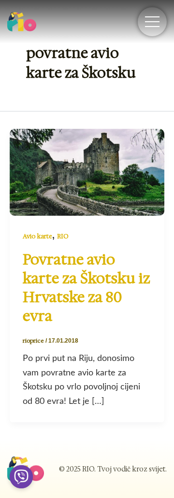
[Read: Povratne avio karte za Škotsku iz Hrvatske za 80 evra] (87, 171)
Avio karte (37, 236)
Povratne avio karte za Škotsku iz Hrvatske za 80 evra (86, 287)
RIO (63, 236)
